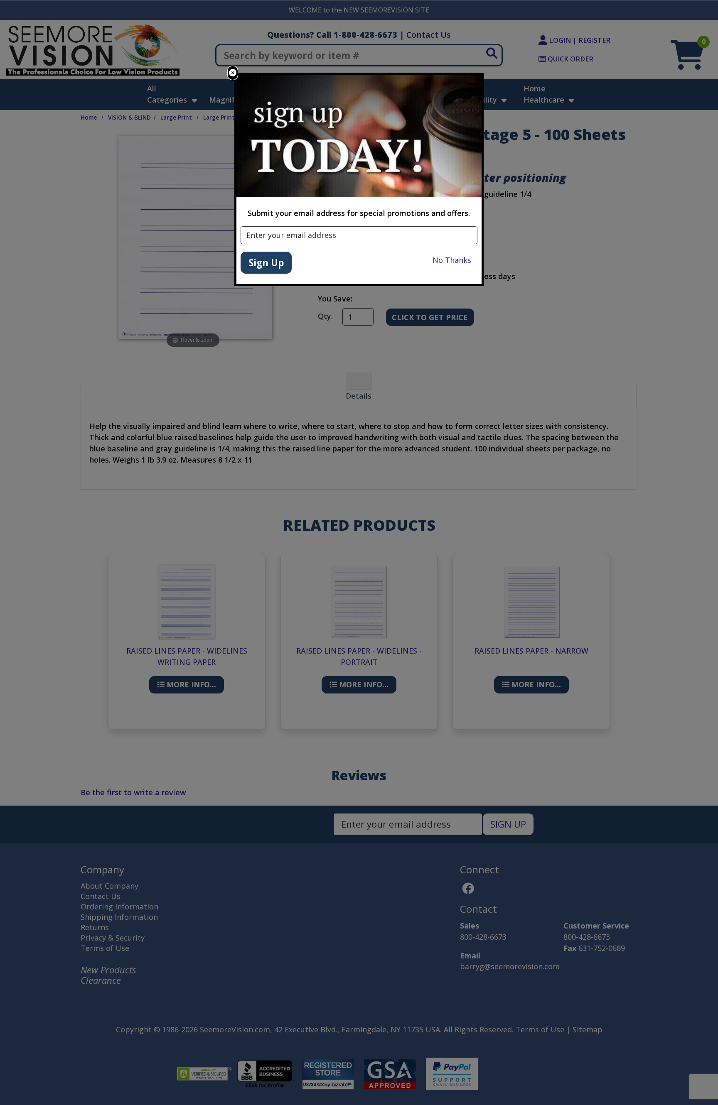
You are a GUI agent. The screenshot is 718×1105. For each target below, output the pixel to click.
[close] (232, 72)
